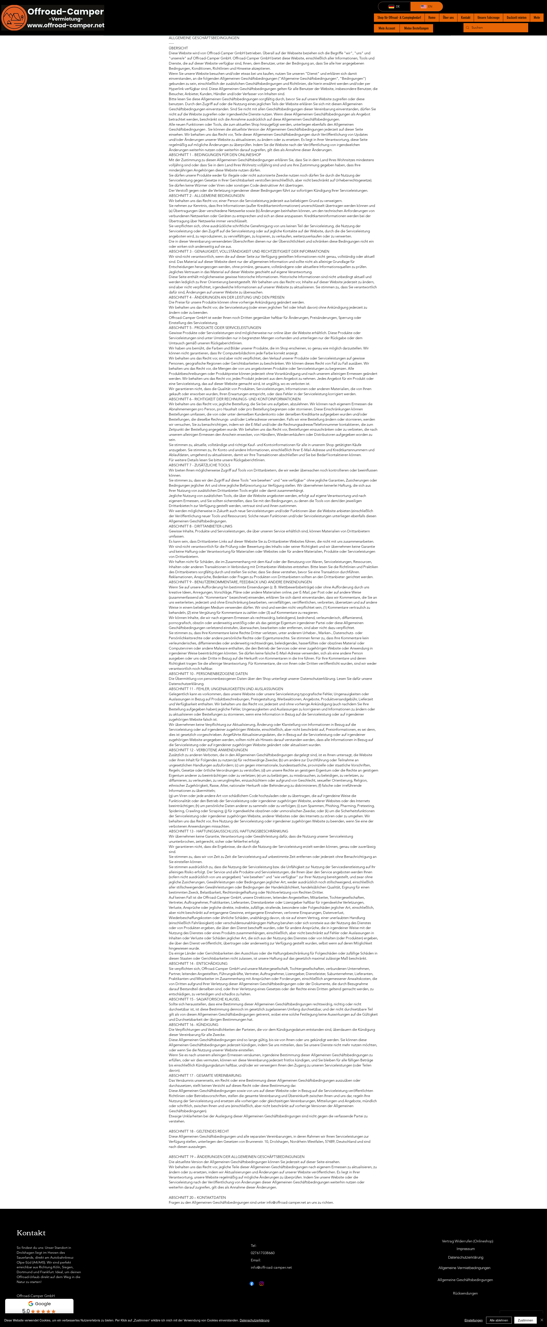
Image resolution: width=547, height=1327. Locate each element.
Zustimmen (525, 1320)
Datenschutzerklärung (254, 1320)
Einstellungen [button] (474, 1320)
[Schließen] (541, 1320)
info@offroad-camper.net (286, 1202)
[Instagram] (261, 1283)
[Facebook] (251, 1283)
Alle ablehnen (499, 1320)
